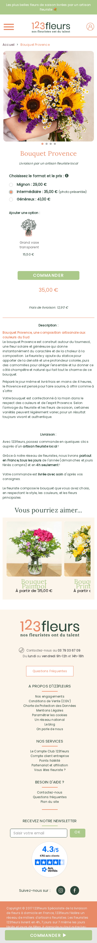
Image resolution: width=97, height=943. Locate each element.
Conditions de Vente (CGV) (50, 701)
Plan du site (50, 802)
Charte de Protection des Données (49, 706)
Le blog (49, 724)
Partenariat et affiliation (50, 765)
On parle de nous (49, 729)
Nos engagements (49, 696)
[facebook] (74, 890)
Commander (48, 275)
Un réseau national (50, 720)
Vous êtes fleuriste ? (49, 770)
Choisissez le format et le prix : (37, 176)
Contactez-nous (50, 792)
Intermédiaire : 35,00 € (52, 191)
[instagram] (60, 890)
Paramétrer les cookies (49, 715)
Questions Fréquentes (50, 671)
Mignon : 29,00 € (32, 184)
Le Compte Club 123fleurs (49, 751)
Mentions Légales (49, 710)
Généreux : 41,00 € (33, 199)
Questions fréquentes (50, 797)
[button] (42, 144)
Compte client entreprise (50, 756)
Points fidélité (49, 761)
